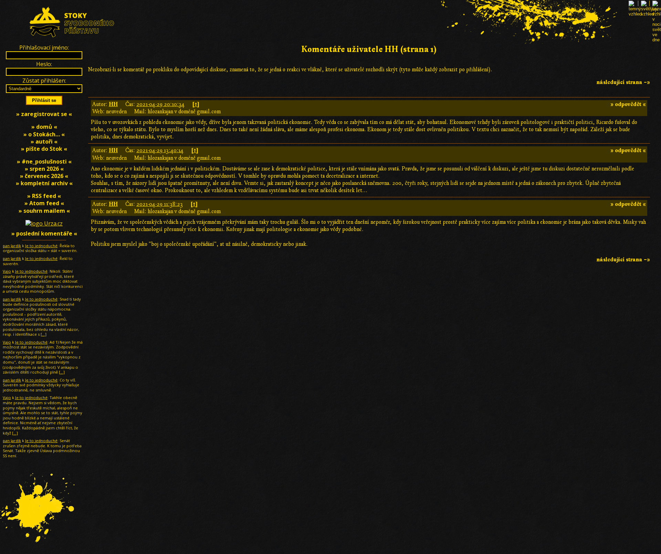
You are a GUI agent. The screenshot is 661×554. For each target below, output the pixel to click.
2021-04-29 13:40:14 (159, 150)
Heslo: (44, 64)
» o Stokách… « (44, 134)
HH (113, 104)
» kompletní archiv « (44, 183)
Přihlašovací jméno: (44, 47)
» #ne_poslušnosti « (44, 161)
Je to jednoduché (41, 245)
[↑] (195, 104)
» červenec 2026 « (44, 176)
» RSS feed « (44, 196)
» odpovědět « (628, 104)
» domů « (44, 126)
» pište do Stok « (44, 149)
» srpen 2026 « (44, 169)
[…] (43, 334)
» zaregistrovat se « (44, 114)
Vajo (7, 271)
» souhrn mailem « (44, 211)
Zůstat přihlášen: (44, 80)
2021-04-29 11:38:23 (159, 204)
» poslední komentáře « (44, 233)
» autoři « (44, 141)
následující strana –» (623, 82)
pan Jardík (12, 245)
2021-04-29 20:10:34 (160, 104)
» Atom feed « (44, 203)
